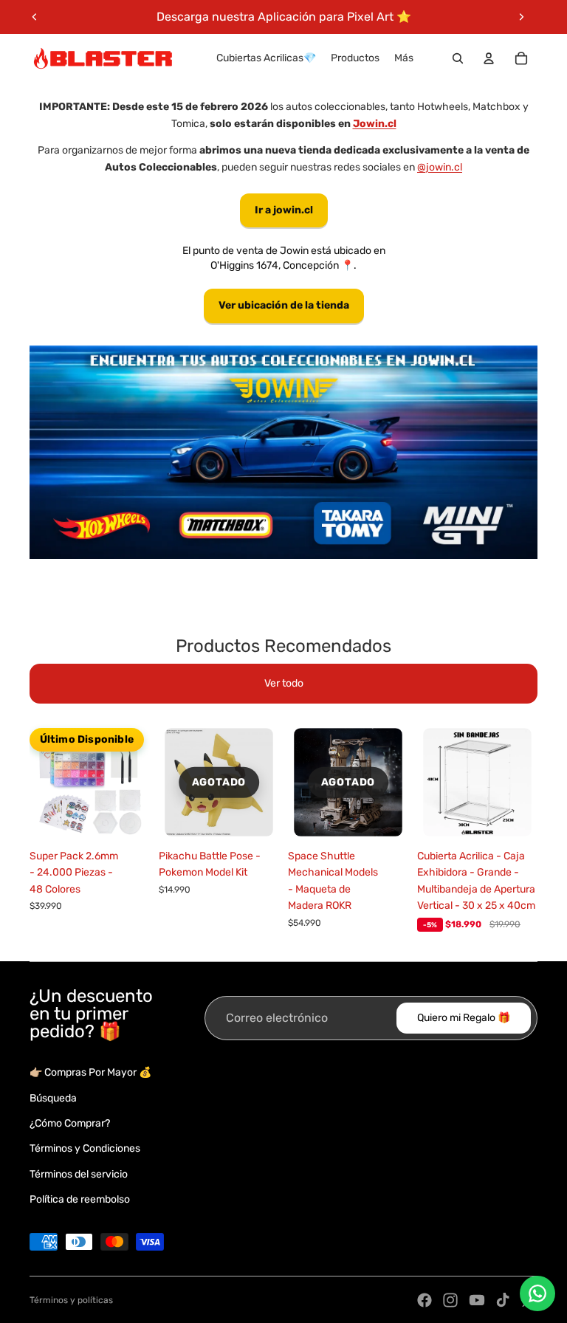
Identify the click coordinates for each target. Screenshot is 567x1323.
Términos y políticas (71, 1300)
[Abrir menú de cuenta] (488, 58)
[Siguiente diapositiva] (521, 17)
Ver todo (283, 683)
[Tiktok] (503, 1300)
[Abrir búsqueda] (457, 58)
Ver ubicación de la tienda (284, 305)
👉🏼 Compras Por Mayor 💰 (90, 1072)
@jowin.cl (439, 167)
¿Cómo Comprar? (70, 1123)
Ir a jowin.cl (284, 210)
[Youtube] (477, 1300)
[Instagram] (450, 1300)
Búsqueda (53, 1098)
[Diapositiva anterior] (34, 17)
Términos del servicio (79, 1174)
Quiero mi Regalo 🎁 (463, 1017)
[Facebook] (424, 1300)
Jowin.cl (374, 123)
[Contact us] (537, 1293)
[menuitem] (404, 58)
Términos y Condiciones (85, 1148)
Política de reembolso (80, 1199)
